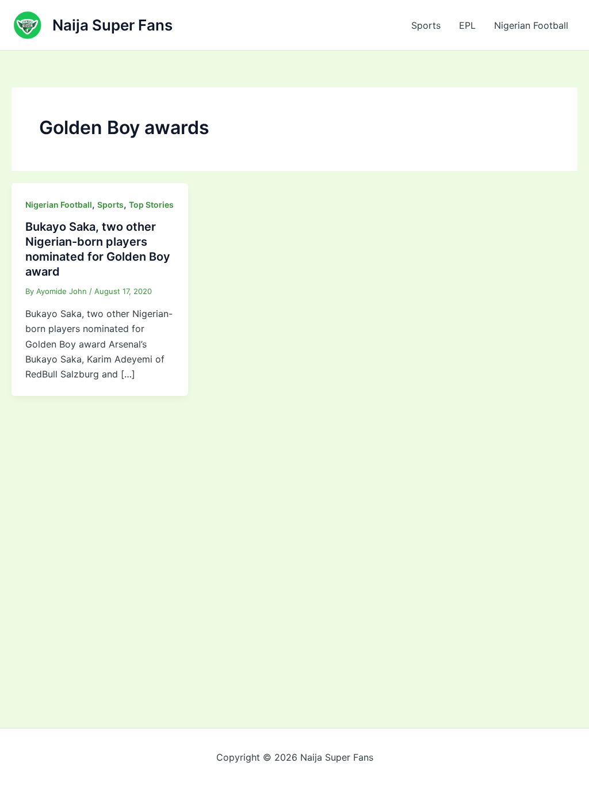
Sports (426, 25)
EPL (467, 25)
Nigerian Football (531, 25)
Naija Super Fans (112, 25)
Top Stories (151, 204)
